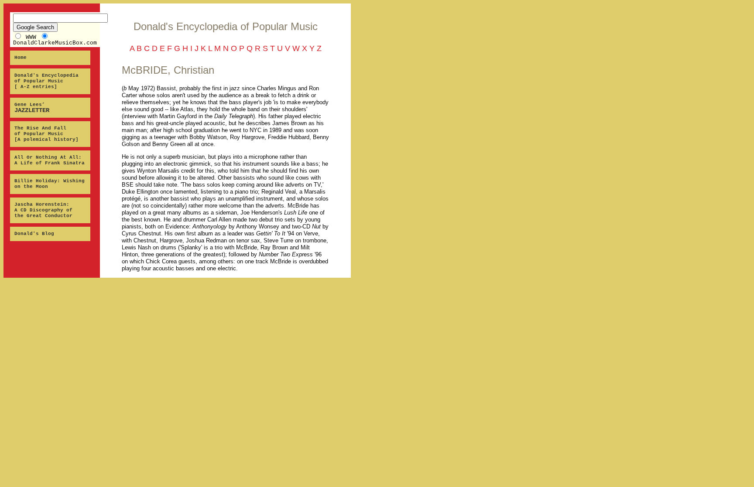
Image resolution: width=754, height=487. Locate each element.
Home (20, 57)
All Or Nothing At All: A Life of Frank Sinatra (49, 160)
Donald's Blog (34, 233)
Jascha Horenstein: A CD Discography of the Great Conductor (43, 210)
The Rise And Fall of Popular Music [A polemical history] (46, 134)
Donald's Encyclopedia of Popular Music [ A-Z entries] (46, 81)
